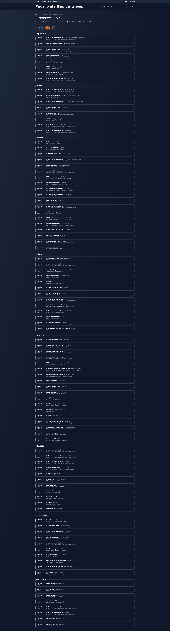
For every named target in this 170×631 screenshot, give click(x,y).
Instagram (132, 1)
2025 (53, 27)
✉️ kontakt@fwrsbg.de (54, 1)
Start (103, 7)
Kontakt (132, 7)
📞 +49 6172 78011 (40, 1)
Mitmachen (110, 7)
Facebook (126, 1)
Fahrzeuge (125, 7)
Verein (118, 7)
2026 (48, 27)
